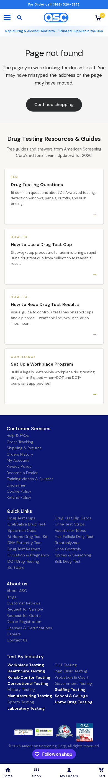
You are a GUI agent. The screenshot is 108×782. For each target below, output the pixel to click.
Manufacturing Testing (29, 695)
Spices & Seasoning (73, 555)
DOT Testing (66, 664)
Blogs (11, 597)
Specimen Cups (21, 530)
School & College (71, 695)
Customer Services (28, 429)
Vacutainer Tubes (70, 530)
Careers (14, 634)
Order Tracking (20, 441)
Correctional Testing (27, 683)
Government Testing (73, 683)
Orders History (20, 454)
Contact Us (17, 640)
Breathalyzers (67, 542)
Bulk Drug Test (68, 561)
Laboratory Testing (26, 708)
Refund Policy (19, 497)
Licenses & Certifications (29, 627)
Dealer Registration (24, 621)
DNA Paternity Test (24, 542)
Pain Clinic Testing (71, 671)
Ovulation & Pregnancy (28, 555)
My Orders (69, 776)
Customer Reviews (23, 603)
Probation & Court (72, 677)
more (41, 732)
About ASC (17, 590)
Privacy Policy (19, 466)
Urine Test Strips (70, 524)
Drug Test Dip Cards (73, 518)
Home (8, 776)
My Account (18, 460)
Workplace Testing (25, 664)
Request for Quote (24, 615)
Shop (36, 776)
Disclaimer (16, 485)
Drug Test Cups (21, 518)
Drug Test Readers (24, 548)
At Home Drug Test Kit (27, 536)
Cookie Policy (19, 491)
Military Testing (21, 689)
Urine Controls (68, 548)
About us (17, 584)
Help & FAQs (18, 435)
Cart (101, 776)
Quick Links (19, 511)
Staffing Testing (70, 689)
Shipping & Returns (24, 447)
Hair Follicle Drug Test (74, 536)
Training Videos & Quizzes (30, 478)
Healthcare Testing (26, 671)
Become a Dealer (22, 472)
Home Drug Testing (73, 701)
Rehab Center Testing (28, 677)
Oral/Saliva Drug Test (26, 524)
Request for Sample (25, 609)
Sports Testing (20, 701)
